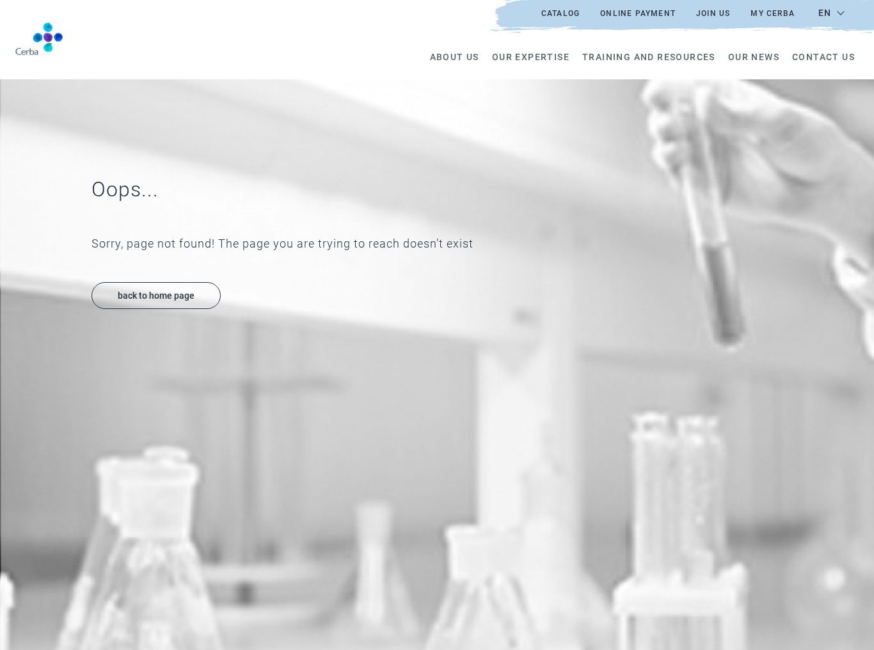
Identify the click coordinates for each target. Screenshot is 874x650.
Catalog (560, 13)
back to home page (156, 295)
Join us (713, 13)
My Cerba (773, 13)
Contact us (823, 57)
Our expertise (530, 57)
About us (454, 57)
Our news (753, 57)
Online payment (638, 13)
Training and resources (648, 57)
